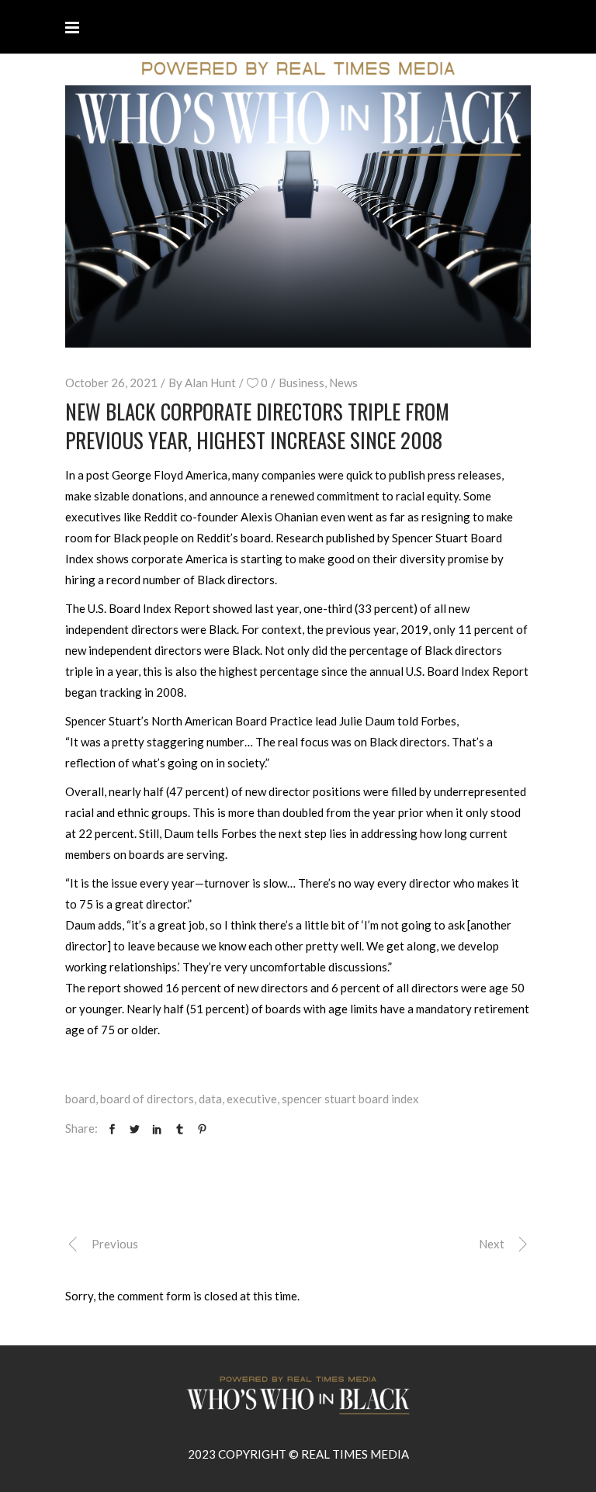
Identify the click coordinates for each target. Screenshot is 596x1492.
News (343, 382)
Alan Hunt (210, 382)
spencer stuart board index (350, 1099)
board (80, 1099)
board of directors (147, 1099)
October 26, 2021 (111, 382)
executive (252, 1099)
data (210, 1099)
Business (301, 382)
